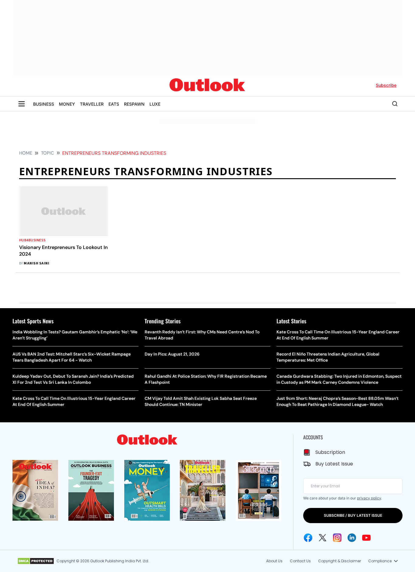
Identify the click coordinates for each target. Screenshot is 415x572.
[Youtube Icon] (366, 538)
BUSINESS (43, 104)
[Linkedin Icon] (352, 538)
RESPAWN (134, 104)
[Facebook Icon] (308, 538)
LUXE (154, 104)
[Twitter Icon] (323, 538)
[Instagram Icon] (337, 538)
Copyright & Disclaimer (339, 560)
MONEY (67, 104)
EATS (113, 104)
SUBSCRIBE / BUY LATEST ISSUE (353, 515)
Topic (47, 153)
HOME (25, 153)
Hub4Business (32, 240)
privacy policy (369, 498)
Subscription (330, 452)
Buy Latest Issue (334, 463)
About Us (274, 560)
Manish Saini (36, 263)
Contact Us (300, 560)
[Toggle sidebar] (21, 104)
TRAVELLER (92, 104)
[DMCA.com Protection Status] (35, 561)
